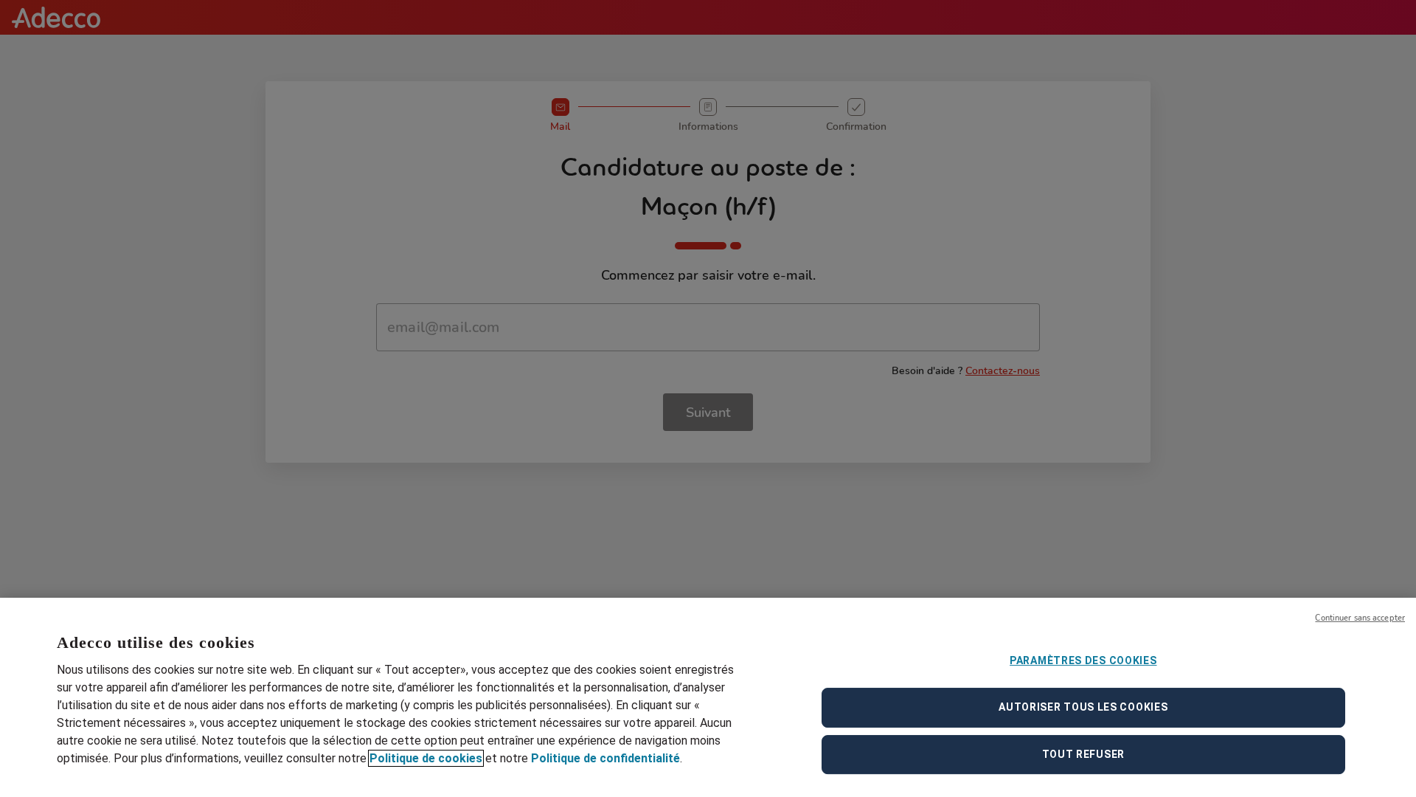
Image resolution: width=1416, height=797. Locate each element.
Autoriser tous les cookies (1083, 707)
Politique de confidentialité (605, 758)
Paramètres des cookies (1083, 660)
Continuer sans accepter (1360, 618)
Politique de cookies (425, 758)
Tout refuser (1083, 754)
